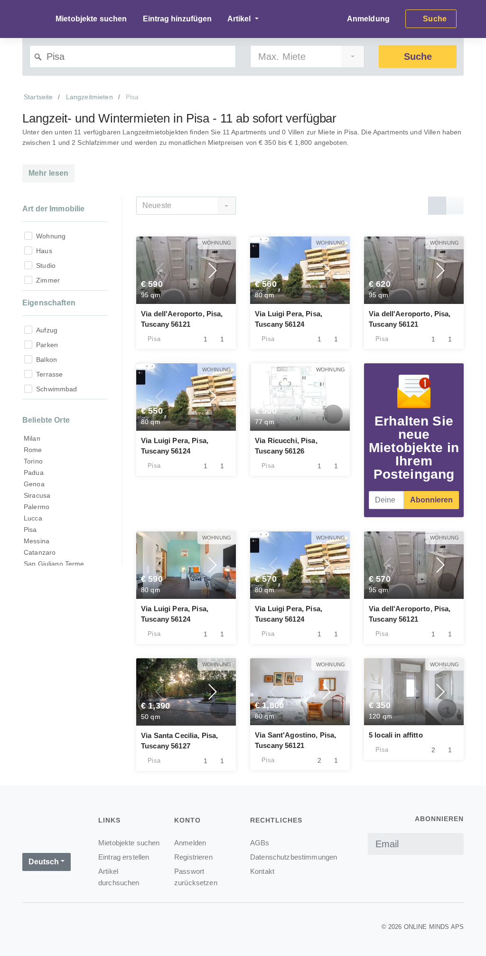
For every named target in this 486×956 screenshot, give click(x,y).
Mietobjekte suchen (91, 19)
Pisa (30, 529)
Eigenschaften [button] (48, 303)
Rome (33, 450)
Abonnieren (431, 500)
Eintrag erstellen (123, 857)
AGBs (260, 843)
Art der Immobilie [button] (53, 209)
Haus (44, 251)
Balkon (46, 359)
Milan (32, 438)
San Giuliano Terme (54, 564)
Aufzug (46, 330)
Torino (33, 461)
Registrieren (193, 857)
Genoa (34, 484)
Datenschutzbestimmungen (293, 857)
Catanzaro (40, 552)
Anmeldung (368, 19)
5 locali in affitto (396, 735)
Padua (34, 472)
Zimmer (48, 280)
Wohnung (50, 236)
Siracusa (37, 495)
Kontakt (262, 871)
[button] (160, 270)
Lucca (33, 518)
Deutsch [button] (43, 862)
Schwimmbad (56, 389)
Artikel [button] (240, 19)
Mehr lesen (48, 173)
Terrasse (49, 374)
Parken (47, 345)
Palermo (36, 507)
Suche (418, 56)
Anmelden (190, 843)
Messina (36, 541)
